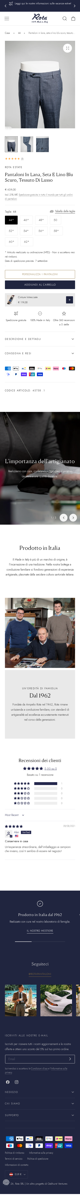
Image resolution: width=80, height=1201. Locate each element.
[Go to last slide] (5, 5)
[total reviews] (40, 158)
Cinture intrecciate (28, 297)
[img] (14, 826)
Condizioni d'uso (39, 1068)
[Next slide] (74, 5)
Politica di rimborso (14, 1152)
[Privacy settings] (6, 1182)
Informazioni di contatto (16, 1165)
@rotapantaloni (40, 974)
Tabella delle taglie (65, 211)
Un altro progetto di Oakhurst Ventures (46, 1184)
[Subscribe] (70, 1059)
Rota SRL (19, 1184)
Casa (7, 33)
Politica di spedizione (37, 1158)
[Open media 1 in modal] (67, 48)
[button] (6, 18)
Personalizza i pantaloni (40, 274)
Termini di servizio (13, 1158)
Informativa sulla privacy (41, 1152)
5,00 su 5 (51, 769)
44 (19, 33)
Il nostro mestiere (40, 930)
